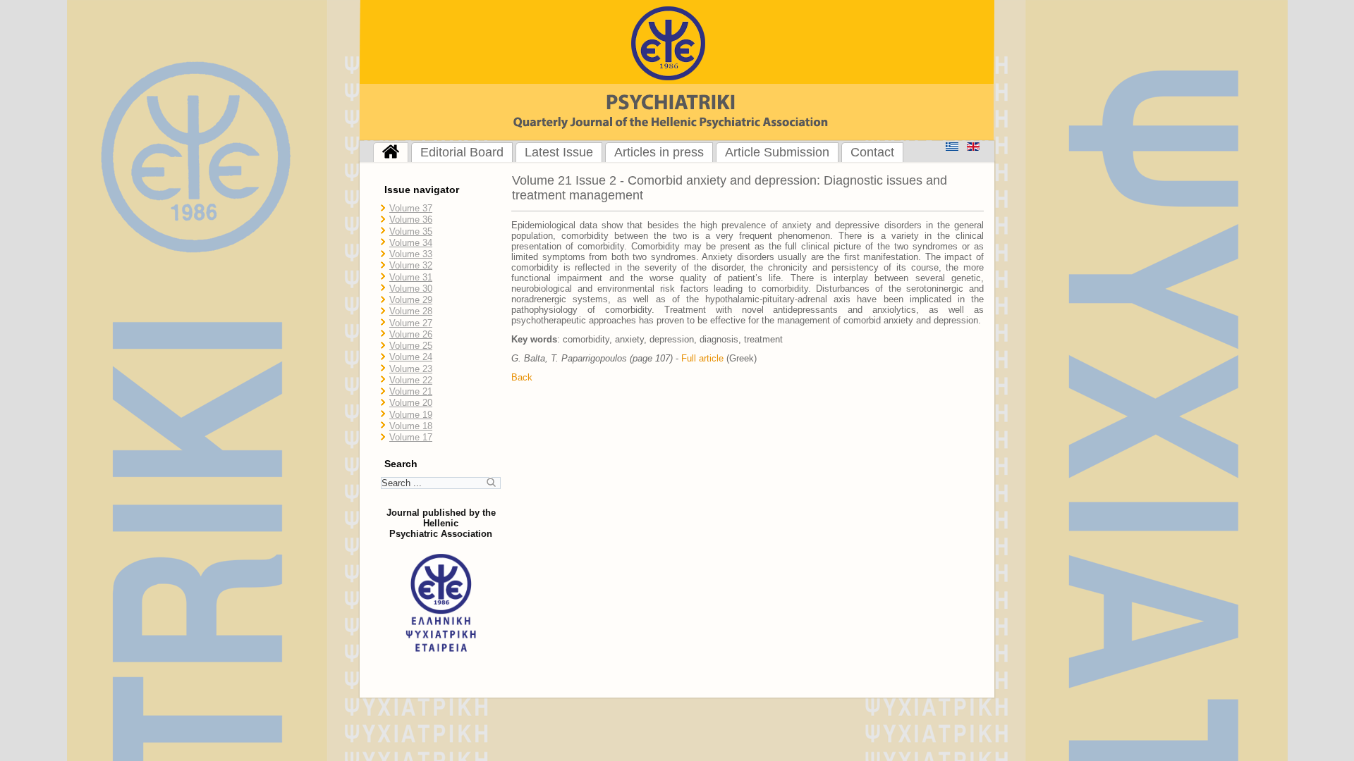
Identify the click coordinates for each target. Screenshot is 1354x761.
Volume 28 (410, 311)
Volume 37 (410, 208)
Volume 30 (410, 288)
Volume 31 (410, 277)
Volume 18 (410, 426)
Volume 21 (410, 391)
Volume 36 (410, 219)
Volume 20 (410, 402)
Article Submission (777, 152)
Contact (872, 152)
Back (521, 377)
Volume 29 (410, 300)
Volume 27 (410, 323)
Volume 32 (410, 265)
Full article (702, 358)
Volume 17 (410, 437)
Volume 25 (410, 345)
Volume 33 (410, 254)
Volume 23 (410, 369)
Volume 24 (410, 357)
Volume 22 (410, 380)
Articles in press (659, 152)
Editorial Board (462, 152)
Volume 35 (410, 231)
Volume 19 (410, 414)
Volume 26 (410, 334)
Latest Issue (559, 152)
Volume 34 (410, 242)
